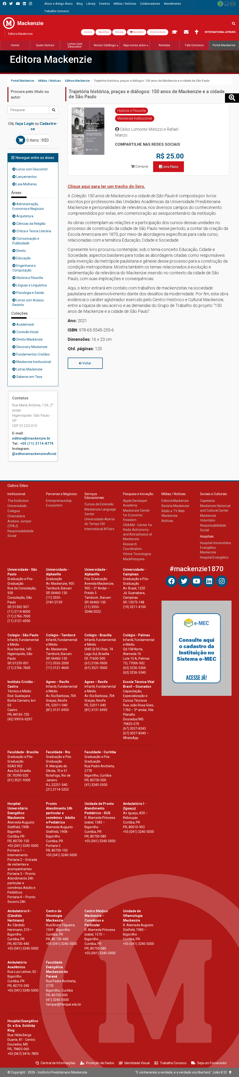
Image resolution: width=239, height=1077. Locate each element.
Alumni (88, 32)
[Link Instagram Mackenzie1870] (30, 3)
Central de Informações (58, 1063)
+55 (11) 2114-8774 (36, 443)
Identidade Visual (137, 1063)
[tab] (33, 157)
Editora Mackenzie (51, 59)
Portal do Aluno (157, 32)
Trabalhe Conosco (173, 1063)
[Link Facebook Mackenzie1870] (4, 3)
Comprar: (142, 166)
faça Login (24, 123)
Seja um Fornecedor (212, 1063)
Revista (119, 32)
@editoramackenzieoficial (34, 454)
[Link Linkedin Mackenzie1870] (24, 3)
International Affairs (220, 32)
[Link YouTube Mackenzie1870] (18, 3)
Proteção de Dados (100, 1063)
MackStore (138, 32)
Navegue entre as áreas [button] (34, 157)
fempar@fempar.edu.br (63, 1004)
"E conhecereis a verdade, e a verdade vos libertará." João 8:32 (182, 1072)
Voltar (86, 363)
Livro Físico (170, 167)
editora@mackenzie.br (31, 438)
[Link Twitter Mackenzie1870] (11, 3)
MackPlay (103, 32)
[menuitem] (58, 3)
